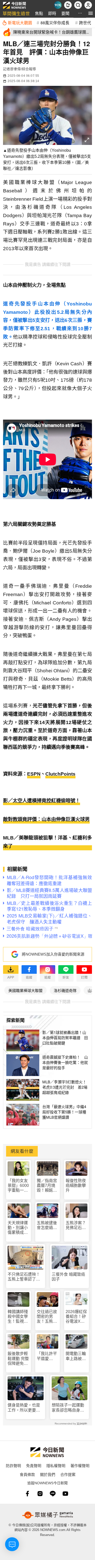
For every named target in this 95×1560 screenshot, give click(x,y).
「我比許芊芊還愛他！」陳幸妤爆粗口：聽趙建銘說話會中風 (47, 1356)
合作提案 (67, 1474)
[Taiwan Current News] (58, 5)
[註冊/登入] (88, 5)
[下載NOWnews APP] (68, 5)
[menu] (90, 13)
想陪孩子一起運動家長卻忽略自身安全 (68, 1407)
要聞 (65, 13)
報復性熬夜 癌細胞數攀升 (76, 1185)
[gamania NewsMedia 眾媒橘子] (47, 1515)
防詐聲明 (13, 1465)
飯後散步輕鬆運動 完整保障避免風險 (18, 1358)
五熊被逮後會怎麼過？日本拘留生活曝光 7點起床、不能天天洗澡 (47, 1225)
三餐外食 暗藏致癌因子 (68, 1276)
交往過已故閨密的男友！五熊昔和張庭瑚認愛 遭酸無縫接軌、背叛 (47, 1317)
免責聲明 (33, 1465)
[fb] (27, 1494)
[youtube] (65, 1494)
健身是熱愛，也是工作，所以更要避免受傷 (24, 1407)
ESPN (34, 774)
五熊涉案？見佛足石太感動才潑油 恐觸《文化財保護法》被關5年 (76, 1225)
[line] (53, 1494)
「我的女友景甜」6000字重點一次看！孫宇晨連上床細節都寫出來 (18, 1186)
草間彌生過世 (16, 13)
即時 (52, 13)
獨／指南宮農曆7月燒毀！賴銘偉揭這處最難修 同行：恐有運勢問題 (47, 1186)
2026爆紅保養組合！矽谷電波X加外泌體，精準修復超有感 (76, 1317)
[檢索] (78, 5)
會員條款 (27, 1474)
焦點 (39, 13)
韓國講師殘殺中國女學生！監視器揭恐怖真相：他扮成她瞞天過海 (18, 1317)
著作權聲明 (79, 1465)
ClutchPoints (60, 774)
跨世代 (85, 22)
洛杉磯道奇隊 (65, 990)
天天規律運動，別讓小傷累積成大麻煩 (18, 1228)
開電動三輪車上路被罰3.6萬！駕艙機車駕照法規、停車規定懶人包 (76, 1356)
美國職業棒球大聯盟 (25, 990)
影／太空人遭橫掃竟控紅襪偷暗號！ (41, 800)
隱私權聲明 (55, 1465)
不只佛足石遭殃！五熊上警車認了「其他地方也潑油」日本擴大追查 (25, 1277)
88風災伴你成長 (55, 22)
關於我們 (47, 1474)
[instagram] (40, 1494)
